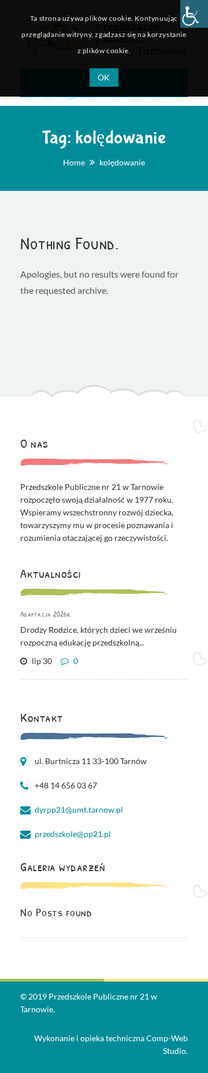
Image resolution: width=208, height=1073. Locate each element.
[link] (194, 14)
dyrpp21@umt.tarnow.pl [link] (79, 809)
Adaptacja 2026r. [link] (46, 614)
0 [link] (75, 661)
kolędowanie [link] (122, 162)
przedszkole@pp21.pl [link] (73, 834)
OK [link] (104, 77)
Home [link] (74, 162)
